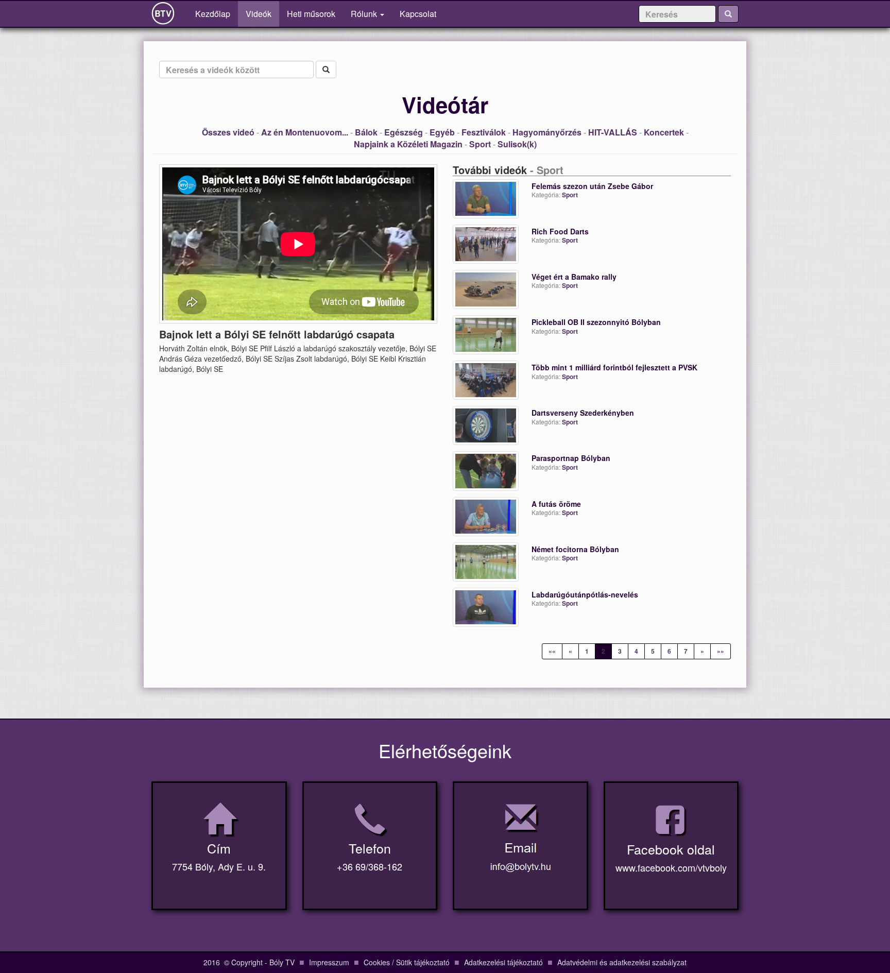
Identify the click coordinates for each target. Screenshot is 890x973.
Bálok (366, 132)
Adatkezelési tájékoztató (503, 962)
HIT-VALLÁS (612, 132)
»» (720, 651)
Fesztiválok (483, 132)
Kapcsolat (418, 14)
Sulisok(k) (517, 144)
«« (552, 651)
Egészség (403, 132)
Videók (258, 14)
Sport (480, 144)
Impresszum (329, 962)
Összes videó (228, 132)
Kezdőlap (216, 13)
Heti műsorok (311, 14)
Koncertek (664, 132)
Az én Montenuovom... (304, 132)
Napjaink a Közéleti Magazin (408, 144)
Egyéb (442, 132)
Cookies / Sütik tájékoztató (407, 962)
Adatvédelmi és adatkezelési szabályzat (622, 962)
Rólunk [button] (365, 14)
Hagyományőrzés (546, 132)
